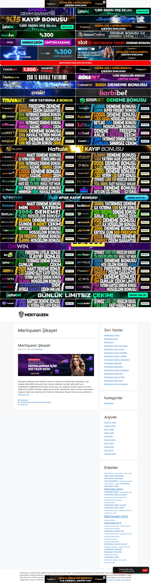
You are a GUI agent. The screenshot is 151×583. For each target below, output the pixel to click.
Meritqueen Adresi (111, 335)
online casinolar (123, 559)
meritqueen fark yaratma (125, 510)
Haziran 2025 (109, 440)
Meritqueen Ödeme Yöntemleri (116, 360)
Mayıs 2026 (109, 429)
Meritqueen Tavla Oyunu (114, 349)
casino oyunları (128, 473)
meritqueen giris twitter (110, 513)
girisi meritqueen (111, 481)
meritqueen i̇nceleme (109, 520)
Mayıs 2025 (109, 443)
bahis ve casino (119, 473)
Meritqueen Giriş (111, 339)
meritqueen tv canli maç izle (115, 544)
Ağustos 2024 (110, 454)
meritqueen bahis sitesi (125, 492)
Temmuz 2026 (110, 422)
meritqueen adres (111, 486)
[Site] (37, 108)
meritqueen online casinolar (111, 533)
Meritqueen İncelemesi (113, 374)
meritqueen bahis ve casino (115, 494)
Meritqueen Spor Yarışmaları (115, 346)
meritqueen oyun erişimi (126, 533)
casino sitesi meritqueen (114, 476)
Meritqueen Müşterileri (113, 367)
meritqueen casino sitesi (114, 507)
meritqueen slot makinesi (110, 539)
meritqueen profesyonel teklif (112, 536)
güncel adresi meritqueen (125, 481)
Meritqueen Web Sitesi (113, 381)
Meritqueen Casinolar (113, 363)
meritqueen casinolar (109, 502)
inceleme (117, 483)
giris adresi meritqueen (113, 478)
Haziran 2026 (109, 426)
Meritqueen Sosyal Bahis (42, 402)
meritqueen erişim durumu (111, 510)
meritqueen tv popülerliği (110, 546)
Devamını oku (23, 395)
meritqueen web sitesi (124, 546)
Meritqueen (24, 400)
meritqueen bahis (111, 492)
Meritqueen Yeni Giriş (113, 552)
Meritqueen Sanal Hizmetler (115, 353)
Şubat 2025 (109, 447)
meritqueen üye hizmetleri (111, 554)
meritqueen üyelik (111, 557)
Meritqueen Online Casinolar (116, 384)
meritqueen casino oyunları (115, 505)
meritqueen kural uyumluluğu (111, 526)
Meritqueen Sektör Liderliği (115, 356)
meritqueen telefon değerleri (111, 541)
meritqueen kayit (112, 522)
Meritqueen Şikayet (34, 345)
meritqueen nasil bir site (114, 531)
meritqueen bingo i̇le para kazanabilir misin (115, 497)
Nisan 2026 (109, 433)
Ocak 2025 (108, 450)
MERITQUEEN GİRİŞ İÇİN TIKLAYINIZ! (75, 63)
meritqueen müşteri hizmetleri (112, 528)
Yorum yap (24, 404)
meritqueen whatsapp (113, 549)
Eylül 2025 (108, 436)
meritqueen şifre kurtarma (111, 559)
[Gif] (75, 149)
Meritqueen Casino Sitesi (114, 377)
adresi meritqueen (109, 473)
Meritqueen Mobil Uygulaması (116, 370)
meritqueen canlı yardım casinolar (113, 500)
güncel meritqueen (109, 483)
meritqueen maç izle (125, 526)
